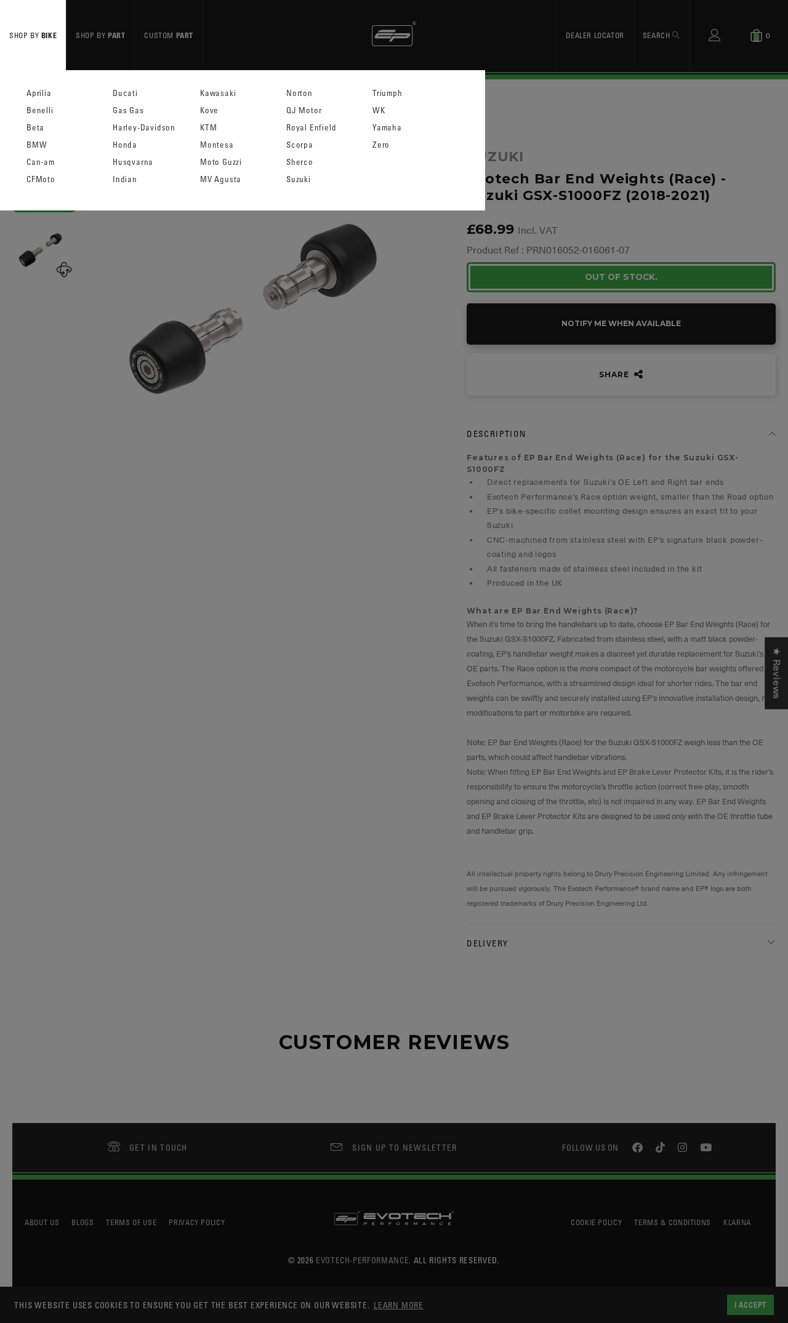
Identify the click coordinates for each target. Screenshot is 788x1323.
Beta (35, 127)
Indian (125, 179)
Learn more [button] (399, 1305)
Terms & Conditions (672, 1222)
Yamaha (387, 127)
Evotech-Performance (362, 1260)
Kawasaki (218, 93)
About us (42, 1222)
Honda (125, 145)
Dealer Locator (595, 35)
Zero (381, 145)
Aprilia (39, 93)
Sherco (299, 162)
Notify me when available (621, 323)
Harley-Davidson (144, 127)
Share (615, 374)
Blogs (82, 1222)
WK (378, 110)
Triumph (387, 93)
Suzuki (298, 179)
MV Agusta (220, 179)
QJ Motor (303, 110)
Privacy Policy (197, 1222)
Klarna (737, 1222)
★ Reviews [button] (776, 673)
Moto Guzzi (221, 162)
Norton (299, 93)
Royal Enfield (311, 127)
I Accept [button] (750, 1304)
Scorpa (299, 145)
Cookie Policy (596, 1222)
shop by (33, 35)
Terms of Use (131, 1222)
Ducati (125, 93)
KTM (208, 127)
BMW (36, 145)
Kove (209, 110)
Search (657, 35)
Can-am (40, 162)
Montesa (217, 145)
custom (168, 35)
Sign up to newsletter (404, 1147)
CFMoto (40, 179)
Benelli (40, 110)
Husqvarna (133, 162)
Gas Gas (128, 110)
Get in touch (158, 1147)
